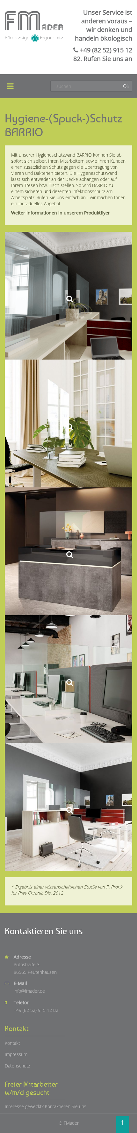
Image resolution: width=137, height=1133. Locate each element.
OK (126, 86)
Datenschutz (17, 1066)
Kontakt (12, 1043)
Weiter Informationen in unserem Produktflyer (60, 213)
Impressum (16, 1054)
